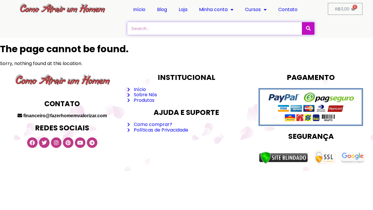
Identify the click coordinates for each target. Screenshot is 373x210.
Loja (183, 9)
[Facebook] (32, 142)
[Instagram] (56, 142)
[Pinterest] (68, 142)
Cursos (253, 9)
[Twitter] (44, 142)
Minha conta (213, 9)
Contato (288, 9)
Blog (162, 9)
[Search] (308, 28)
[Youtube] (80, 142)
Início (139, 9)
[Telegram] (92, 142)
